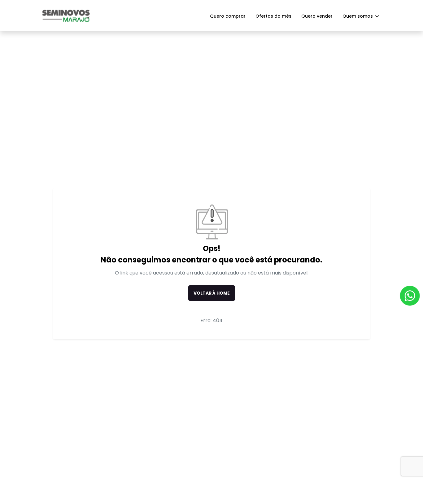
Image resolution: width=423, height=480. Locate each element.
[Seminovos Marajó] (66, 15)
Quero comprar (228, 16)
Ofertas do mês (273, 16)
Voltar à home (212, 293)
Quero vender (317, 16)
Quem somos (358, 16)
